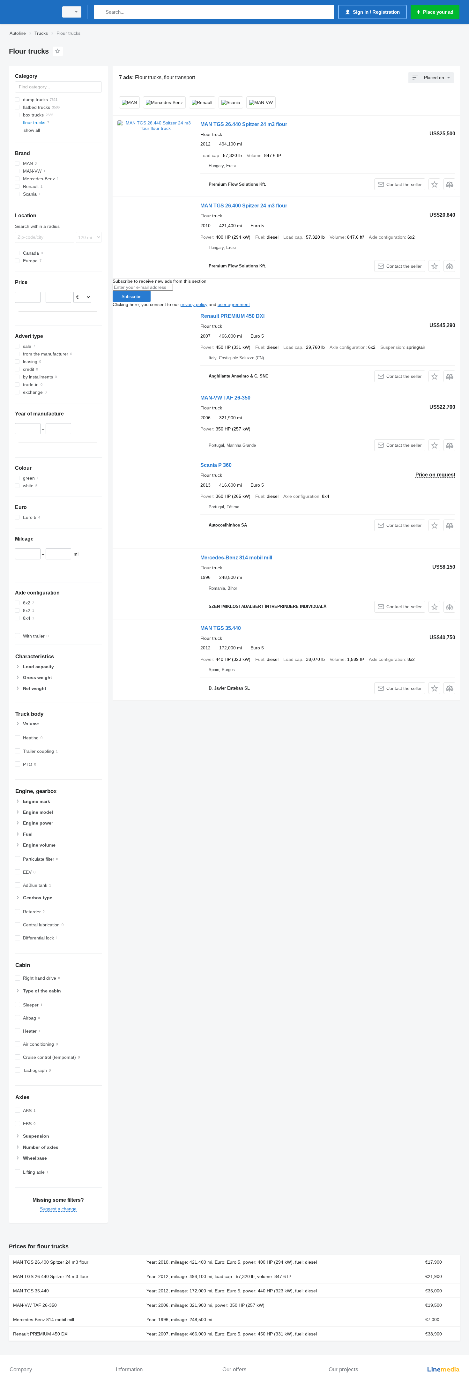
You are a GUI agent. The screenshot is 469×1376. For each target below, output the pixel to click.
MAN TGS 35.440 (220, 628)
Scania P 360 (216, 465)
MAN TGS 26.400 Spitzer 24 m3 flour (243, 205)
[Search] (100, 12)
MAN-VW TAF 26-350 (225, 397)
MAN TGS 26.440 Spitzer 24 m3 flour (243, 124)
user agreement (234, 304)
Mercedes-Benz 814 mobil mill (236, 557)
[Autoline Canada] (32, 12)
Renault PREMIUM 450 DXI (232, 316)
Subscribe (132, 296)
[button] (434, 184)
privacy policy (193, 304)
